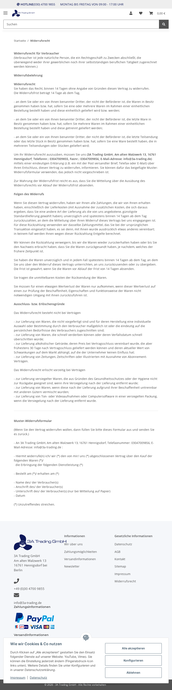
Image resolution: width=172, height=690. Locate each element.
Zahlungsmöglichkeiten (80, 552)
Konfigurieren (133, 660)
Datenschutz (38, 677)
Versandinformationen (80, 559)
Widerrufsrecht (125, 581)
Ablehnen (133, 672)
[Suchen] (164, 24)
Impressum (17, 677)
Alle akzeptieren (133, 648)
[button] (131, 13)
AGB (117, 552)
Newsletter (71, 566)
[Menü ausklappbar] (5, 11)
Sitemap (120, 566)
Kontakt (120, 559)
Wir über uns (73, 544)
